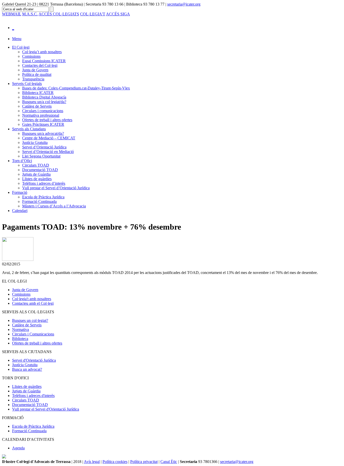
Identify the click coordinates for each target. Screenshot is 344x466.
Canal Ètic (168, 461)
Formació (19, 192)
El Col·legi (20, 47)
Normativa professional (40, 115)
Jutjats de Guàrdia (36, 174)
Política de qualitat (36, 74)
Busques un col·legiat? (30, 320)
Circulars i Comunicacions (33, 334)
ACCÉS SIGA (118, 14)
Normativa (20, 329)
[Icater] (177, 26)
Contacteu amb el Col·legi (33, 303)
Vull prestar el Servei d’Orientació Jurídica (56, 188)
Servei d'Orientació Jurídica (34, 360)
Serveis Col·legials (27, 83)
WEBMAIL (11, 14)
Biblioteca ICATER (38, 92)
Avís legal (92, 461)
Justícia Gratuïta (35, 142)
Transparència (33, 79)
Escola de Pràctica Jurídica (43, 197)
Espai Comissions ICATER (44, 61)
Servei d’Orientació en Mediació (48, 151)
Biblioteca (20, 338)
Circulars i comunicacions (42, 111)
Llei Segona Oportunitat (41, 156)
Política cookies (114, 461)
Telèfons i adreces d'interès (33, 395)
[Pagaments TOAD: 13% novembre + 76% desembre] (17, 259)
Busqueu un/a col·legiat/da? (44, 102)
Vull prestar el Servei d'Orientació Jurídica (45, 409)
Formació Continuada (39, 201)
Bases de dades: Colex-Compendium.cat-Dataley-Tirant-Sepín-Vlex (76, 88)
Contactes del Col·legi (39, 65)
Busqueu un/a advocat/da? (43, 133)
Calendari (19, 210)
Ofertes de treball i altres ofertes (47, 120)
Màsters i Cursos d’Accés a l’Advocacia (54, 206)
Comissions (31, 56)
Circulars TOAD (35, 165)
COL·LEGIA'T (92, 14)
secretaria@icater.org (183, 4)
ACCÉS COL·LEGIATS (59, 14)
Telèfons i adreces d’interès (43, 183)
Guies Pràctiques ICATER (43, 124)
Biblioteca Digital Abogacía (44, 97)
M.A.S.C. (30, 14)
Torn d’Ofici (22, 161)
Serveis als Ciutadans (29, 129)
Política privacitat (144, 461)
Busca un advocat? (27, 369)
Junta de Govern (35, 70)
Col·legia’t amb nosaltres (42, 52)
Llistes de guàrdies (37, 179)
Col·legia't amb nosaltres (31, 299)
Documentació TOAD (40, 170)
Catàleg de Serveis (37, 106)
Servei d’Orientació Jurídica (44, 147)
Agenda (18, 448)
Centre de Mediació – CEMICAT (48, 138)
